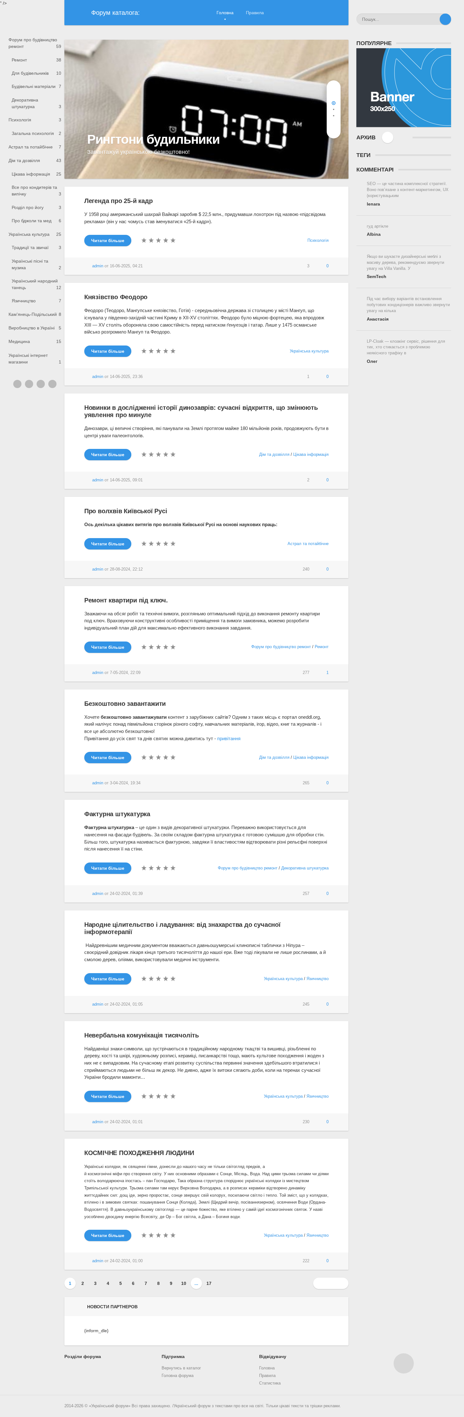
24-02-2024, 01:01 (126, 1122)
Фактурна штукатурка (117, 813)
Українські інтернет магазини (35, 358)
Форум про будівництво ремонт (35, 43)
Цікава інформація (36, 174)
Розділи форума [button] (82, 1356)
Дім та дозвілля (35, 160)
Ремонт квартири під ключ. (126, 600)
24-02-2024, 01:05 (126, 1004)
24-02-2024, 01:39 (126, 893)
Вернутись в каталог (181, 1368)
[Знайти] (445, 19)
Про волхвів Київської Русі (125, 511)
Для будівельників (36, 73)
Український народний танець (36, 284)
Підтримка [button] (173, 1356)
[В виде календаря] (387, 137)
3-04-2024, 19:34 (125, 783)
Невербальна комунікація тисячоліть (141, 1035)
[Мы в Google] (52, 384)
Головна (225, 12)
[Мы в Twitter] (29, 384)
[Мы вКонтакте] (17, 384)
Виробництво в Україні (35, 327)
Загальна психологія (36, 133)
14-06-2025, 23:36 (126, 377)
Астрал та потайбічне (35, 146)
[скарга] (286, 266)
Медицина (35, 341)
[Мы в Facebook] (41, 384)
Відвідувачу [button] (272, 1356)
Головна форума (177, 1375)
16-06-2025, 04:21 (126, 266)
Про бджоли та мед (36, 220)
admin (97, 266)
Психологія (35, 119)
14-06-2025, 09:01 (126, 480)
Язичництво (36, 300)
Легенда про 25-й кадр (118, 200)
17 (208, 1283)
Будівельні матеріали (36, 86)
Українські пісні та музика (36, 264)
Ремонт (36, 59)
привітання (229, 738)
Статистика (270, 1383)
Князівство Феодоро (115, 296)
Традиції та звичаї (36, 247)
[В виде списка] (400, 137)
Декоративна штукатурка (36, 103)
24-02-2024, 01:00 (126, 1261)
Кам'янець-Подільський (35, 314)
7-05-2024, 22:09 (125, 673)
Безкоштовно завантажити (125, 703)
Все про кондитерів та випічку (36, 190)
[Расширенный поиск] (434, 19)
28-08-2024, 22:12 (126, 569)
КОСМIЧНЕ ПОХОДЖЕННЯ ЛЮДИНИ (139, 1152)
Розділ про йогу (36, 207)
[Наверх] (404, 1363)
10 (183, 1283)
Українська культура (35, 234)
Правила (255, 12)
